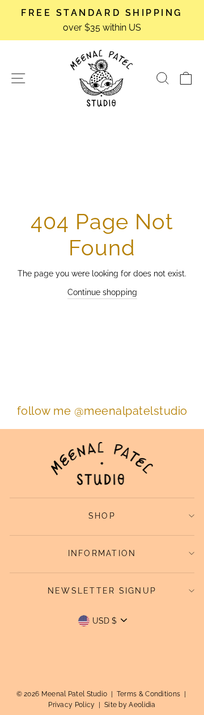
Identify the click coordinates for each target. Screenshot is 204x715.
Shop (102, 515)
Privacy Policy (71, 705)
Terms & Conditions (148, 694)
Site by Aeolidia (130, 705)
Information (102, 553)
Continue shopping (102, 292)
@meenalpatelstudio (131, 411)
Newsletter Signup (102, 590)
